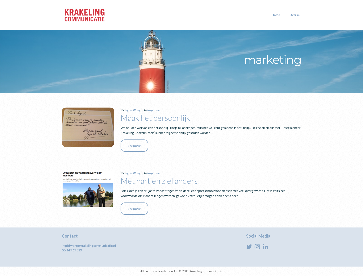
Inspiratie (153, 110)
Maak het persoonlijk (155, 117)
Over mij (295, 15)
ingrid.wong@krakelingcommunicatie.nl (89, 245)
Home (276, 15)
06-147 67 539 (72, 250)
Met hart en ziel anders (159, 180)
